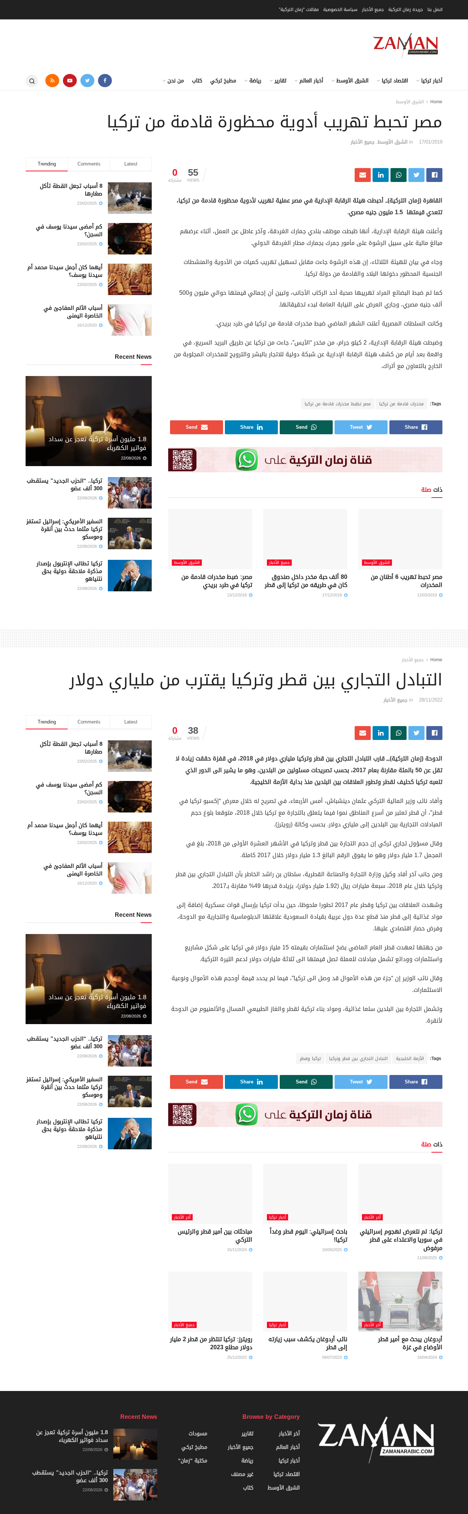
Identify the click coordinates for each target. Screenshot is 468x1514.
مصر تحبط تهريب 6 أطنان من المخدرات (406, 581)
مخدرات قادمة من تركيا (401, 404)
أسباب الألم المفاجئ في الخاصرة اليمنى (73, 312)
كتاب (197, 81)
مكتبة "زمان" (192, 1461)
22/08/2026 (131, 458)
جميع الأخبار (373, 9)
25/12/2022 (237, 1357)
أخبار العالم (311, 81)
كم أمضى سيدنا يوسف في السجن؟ (69, 230)
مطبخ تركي (223, 81)
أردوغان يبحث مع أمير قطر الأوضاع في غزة (410, 1343)
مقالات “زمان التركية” (299, 9)
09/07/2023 (332, 1357)
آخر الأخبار (372, 1217)
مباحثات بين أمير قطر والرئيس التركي (215, 1235)
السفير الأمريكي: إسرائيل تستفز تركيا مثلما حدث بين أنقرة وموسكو (64, 529)
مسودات (198, 1434)
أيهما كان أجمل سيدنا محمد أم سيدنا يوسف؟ (64, 271)
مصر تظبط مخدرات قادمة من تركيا (338, 404)
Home (436, 102)
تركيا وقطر (310, 1058)
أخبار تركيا (431, 81)
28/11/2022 (430, 699)
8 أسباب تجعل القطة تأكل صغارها (71, 190)
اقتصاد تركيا (395, 81)
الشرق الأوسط (352, 81)
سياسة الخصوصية (340, 9)
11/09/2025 (427, 1258)
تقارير (280, 81)
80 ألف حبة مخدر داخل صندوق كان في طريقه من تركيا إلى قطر (306, 581)
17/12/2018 (332, 595)
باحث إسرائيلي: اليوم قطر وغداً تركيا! (308, 1235)
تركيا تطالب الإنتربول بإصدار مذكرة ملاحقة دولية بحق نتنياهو (69, 571)
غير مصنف (242, 1474)
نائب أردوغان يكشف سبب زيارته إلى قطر (307, 1343)
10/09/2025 (332, 1250)
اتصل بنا (434, 9)
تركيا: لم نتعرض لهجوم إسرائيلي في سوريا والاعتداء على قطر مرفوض (401, 1240)
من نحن (175, 81)
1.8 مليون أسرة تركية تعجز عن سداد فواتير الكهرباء (97, 443)
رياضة (255, 81)
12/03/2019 (427, 595)
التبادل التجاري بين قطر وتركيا (358, 1058)
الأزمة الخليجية (410, 1058)
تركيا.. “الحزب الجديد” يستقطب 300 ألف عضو (64, 485)
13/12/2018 (237, 595)
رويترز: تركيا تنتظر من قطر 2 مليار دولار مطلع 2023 (211, 1343)
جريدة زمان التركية (405, 9)
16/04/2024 (427, 1357)
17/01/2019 (430, 141)
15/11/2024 (237, 1250)
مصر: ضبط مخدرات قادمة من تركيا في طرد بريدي (216, 581)
